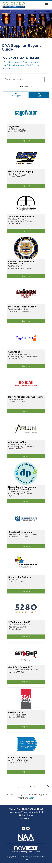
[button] (47, 79)
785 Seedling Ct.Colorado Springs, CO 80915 (20, 267)
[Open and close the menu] (37, 4)
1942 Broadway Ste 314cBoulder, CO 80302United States (19, 627)
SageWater (14, 127)
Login (31, 798)
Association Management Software (26, 852)
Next (48, 787)
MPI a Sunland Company (20, 172)
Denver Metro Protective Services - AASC (21, 263)
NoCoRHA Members (14, 65)
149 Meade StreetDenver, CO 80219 (16, 400)
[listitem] (26, 124)
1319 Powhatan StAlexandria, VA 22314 (17, 130)
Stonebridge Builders (19, 577)
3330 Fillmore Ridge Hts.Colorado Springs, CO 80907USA (21, 494)
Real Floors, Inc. (16, 712)
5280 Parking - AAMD (19, 622)
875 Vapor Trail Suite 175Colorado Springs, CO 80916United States (21, 446)
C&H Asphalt (14, 352)
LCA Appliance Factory (20, 757)
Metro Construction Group (22, 307)
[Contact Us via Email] (28, 828)
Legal (26, 859)
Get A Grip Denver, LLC (20, 667)
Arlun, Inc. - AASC (17, 442)
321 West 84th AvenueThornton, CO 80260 (18, 761)
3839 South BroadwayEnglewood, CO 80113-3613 (20, 310)
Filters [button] (25, 86)
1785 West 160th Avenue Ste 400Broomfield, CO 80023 (23, 536)
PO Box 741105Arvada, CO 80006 (16, 581)
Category (16, 96)
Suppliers (26, 141)
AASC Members (31, 62)
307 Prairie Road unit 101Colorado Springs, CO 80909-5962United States (23, 356)
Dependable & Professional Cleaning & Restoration (22, 488)
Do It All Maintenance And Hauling (26, 397)
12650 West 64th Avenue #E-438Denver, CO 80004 (23, 671)
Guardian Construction (20, 532)
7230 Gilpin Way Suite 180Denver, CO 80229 (19, 175)
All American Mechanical (21, 217)
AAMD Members (12, 62)
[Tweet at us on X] (23, 828)
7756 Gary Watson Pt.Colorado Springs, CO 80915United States (20, 221)
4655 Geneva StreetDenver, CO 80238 (17, 716)
